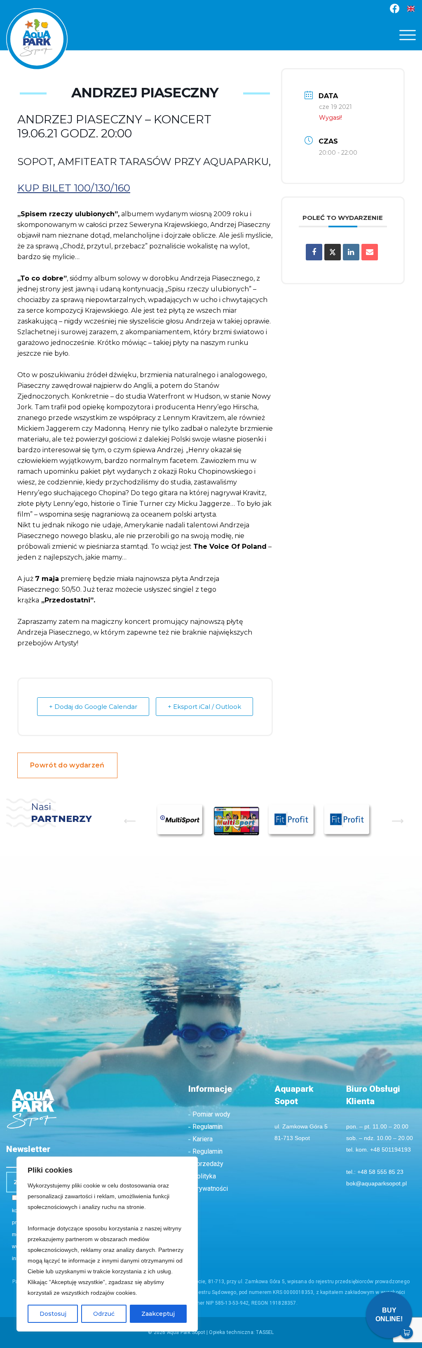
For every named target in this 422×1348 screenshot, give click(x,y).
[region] (107, 1244)
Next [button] (397, 821)
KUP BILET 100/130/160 (73, 188)
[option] (181, 821)
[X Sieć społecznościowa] (332, 252)
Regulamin (207, 1127)
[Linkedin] (351, 252)
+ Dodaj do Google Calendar (93, 707)
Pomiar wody (211, 1114)
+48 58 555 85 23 (380, 1172)
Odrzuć (104, 1313)
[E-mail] (369, 252)
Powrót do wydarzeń (67, 765)
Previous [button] (130, 821)
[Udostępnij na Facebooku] (314, 252)
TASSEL (265, 1332)
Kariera (202, 1139)
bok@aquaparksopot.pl (376, 1183)
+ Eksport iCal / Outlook (204, 707)
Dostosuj (53, 1313)
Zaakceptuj (158, 1313)
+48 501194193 (390, 1149)
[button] (407, 35)
